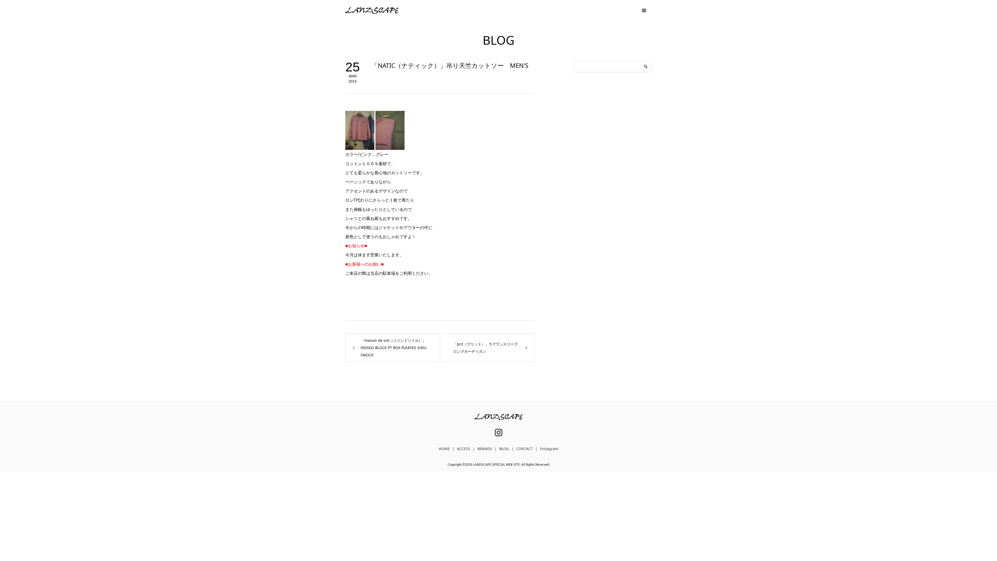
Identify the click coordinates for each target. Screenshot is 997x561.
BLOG (504, 448)
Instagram (549, 448)
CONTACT (524, 448)
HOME (444, 448)
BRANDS (484, 448)
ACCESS (463, 448)
